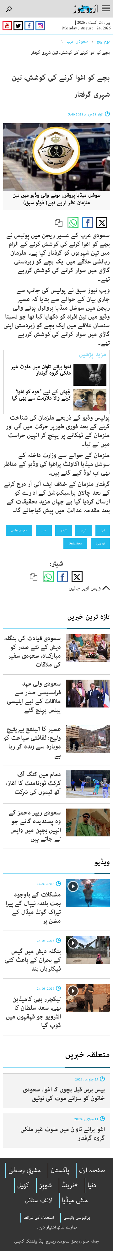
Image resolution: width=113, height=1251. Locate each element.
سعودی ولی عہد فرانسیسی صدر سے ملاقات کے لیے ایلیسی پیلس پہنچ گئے (34, 697)
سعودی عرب (77, 41)
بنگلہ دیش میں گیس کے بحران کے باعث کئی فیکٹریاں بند (33, 960)
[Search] (8, 9)
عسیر (43, 530)
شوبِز (45, 1185)
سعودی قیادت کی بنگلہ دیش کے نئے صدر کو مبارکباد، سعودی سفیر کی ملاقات (32, 652)
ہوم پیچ (103, 41)
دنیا (92, 1185)
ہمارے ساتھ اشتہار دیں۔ (56, 1227)
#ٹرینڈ (70, 1185)
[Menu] (106, 9)
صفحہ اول (92, 1170)
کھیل (23, 1185)
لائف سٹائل (38, 1200)
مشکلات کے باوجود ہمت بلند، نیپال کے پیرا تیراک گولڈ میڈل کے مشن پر (33, 908)
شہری (84, 530)
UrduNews (75, 543)
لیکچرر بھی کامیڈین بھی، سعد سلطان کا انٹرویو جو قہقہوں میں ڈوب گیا (33, 1012)
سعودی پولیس (19, 530)
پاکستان (60, 1170)
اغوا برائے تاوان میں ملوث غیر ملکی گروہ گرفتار (41, 370)
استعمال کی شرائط (39, 1217)
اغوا (103, 530)
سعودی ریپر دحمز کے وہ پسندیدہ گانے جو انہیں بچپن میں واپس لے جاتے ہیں (34, 826)
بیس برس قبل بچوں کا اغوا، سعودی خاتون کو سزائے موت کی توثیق (64, 1094)
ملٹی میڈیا (75, 1200)
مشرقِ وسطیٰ (24, 1170)
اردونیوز (100, 543)
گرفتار (64, 530)
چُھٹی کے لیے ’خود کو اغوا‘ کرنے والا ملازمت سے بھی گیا (41, 395)
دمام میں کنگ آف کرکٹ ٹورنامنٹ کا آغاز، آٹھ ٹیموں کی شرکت (33, 783)
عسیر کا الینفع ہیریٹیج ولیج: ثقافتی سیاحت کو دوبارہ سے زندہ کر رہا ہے (32, 742)
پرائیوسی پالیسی (76, 1217)
